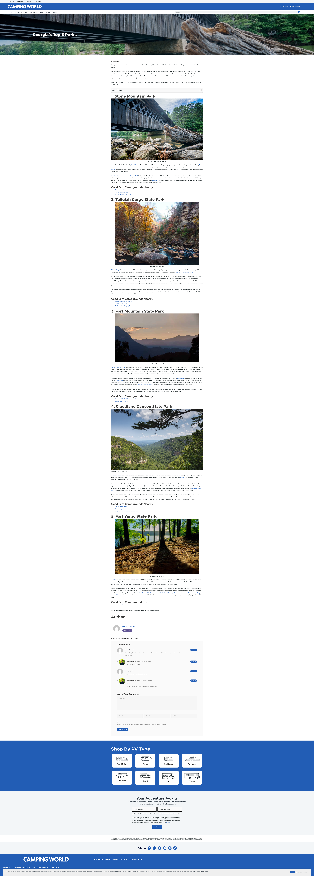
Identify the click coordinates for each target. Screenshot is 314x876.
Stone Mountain (135, 165)
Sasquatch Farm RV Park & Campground (126, 511)
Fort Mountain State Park (118, 367)
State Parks (134, 638)
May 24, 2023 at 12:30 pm (146, 680)
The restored (119, 380)
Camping (123, 638)
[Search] (299, 12)
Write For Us (56, 867)
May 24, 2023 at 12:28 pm (138, 670)
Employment (123, 859)
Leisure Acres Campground (122, 303)
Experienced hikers (153, 281)
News (55, 12)
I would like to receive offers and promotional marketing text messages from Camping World (157, 813)
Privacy (168, 822)
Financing (115, 859)
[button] (301, 872)
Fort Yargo (114, 579)
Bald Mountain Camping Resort (124, 306)
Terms (163, 822)
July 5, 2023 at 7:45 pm (146, 661)
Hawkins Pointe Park (121, 506)
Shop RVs (11, 1)
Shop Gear (20, 1)
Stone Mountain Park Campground (125, 190)
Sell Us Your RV (98, 859)
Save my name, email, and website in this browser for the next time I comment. (141, 724)
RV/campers (155, 180)
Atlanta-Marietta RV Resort (123, 194)
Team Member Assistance (40, 867)
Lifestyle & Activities (21, 12)
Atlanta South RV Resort (122, 192)
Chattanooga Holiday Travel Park (124, 509)
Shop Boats (38, 1)
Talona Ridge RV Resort (121, 401)
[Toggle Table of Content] (199, 90)
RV (9, 12)
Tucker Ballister (133, 661)
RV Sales (140, 859)
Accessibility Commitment (22, 867)
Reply (194, 650)
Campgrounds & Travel (36, 12)
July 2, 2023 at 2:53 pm (140, 649)
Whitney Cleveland (128, 626)
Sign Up (157, 826)
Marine (48, 12)
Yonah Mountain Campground (123, 301)
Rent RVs (28, 1)
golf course (183, 477)
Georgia (128, 638)
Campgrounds (117, 638)
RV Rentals (107, 859)
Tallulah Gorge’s (115, 270)
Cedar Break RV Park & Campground (125, 399)
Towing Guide (132, 859)
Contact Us (6, 867)
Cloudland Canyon (116, 475)
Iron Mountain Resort (121, 604)
